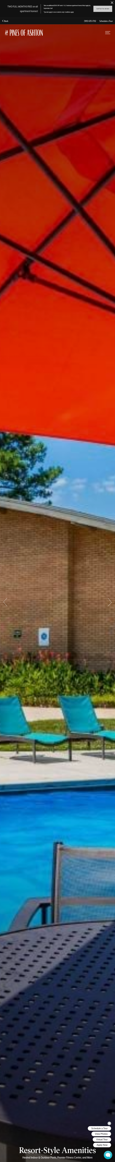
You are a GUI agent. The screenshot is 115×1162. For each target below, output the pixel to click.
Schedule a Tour (106, 21)
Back (5, 21)
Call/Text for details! (102, 9)
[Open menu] (108, 32)
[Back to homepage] (24, 32)
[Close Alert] (112, 2)
